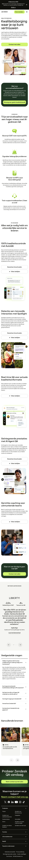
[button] (13, 662)
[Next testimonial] (20, 645)
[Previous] (11, 760)
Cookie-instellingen (21, 854)
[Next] (17, 760)
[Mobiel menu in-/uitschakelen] (26, 12)
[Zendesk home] (4, 12)
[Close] (26, 5)
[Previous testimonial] (9, 645)
